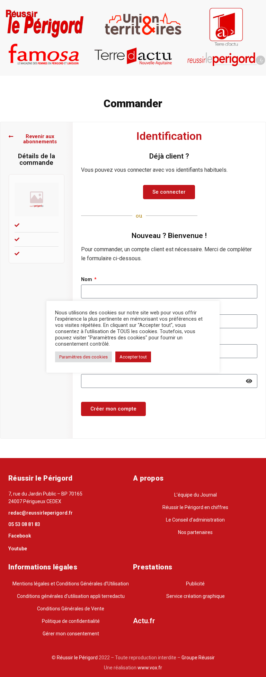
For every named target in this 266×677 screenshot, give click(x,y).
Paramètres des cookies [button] (83, 356)
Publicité (195, 583)
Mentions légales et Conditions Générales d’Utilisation (70, 583)
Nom (87, 279)
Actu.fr (144, 621)
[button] (36, 139)
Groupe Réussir (198, 657)
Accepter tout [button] (133, 356)
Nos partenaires (195, 532)
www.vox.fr (150, 667)
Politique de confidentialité (71, 621)
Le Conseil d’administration (195, 520)
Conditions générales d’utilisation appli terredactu (71, 596)
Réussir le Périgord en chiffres (195, 507)
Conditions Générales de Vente (70, 608)
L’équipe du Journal (195, 495)
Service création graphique (195, 596)
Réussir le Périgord (77, 657)
